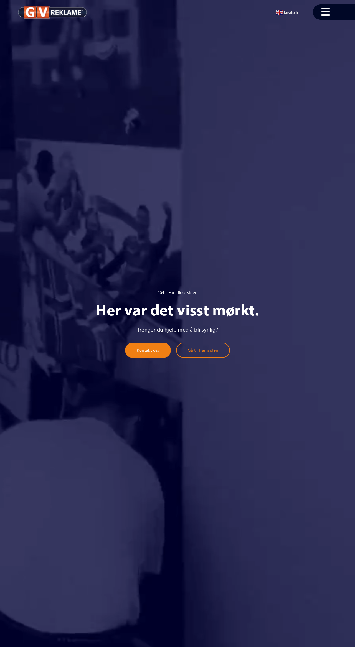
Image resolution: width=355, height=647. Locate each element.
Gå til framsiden (203, 350)
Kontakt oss (148, 350)
